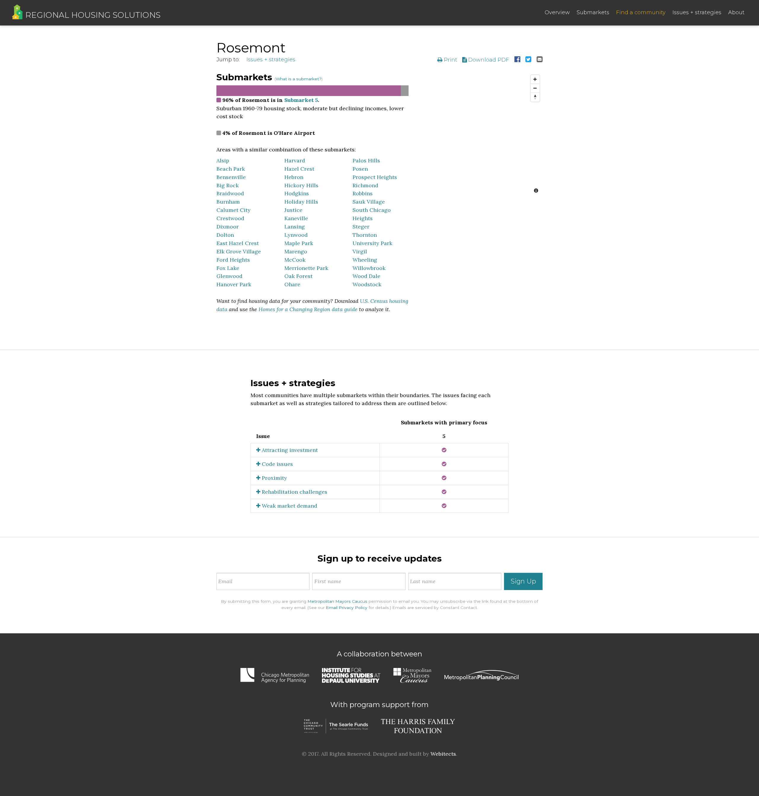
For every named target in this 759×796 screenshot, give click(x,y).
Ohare (292, 284)
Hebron (293, 177)
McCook (294, 259)
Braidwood (230, 193)
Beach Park (230, 168)
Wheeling (365, 259)
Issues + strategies (696, 12)
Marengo (295, 251)
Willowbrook (369, 268)
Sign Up (523, 581)
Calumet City (233, 210)
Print (449, 60)
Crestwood (230, 218)
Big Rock (227, 185)
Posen (360, 168)
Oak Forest (298, 276)
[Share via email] (540, 60)
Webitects (443, 753)
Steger (361, 226)
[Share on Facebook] (517, 60)
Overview (557, 12)
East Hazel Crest (237, 243)
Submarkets (593, 12)
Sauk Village (369, 201)
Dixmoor (227, 226)
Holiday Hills (301, 201)
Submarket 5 (301, 100)
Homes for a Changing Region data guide (308, 309)
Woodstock (367, 284)
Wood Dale (366, 276)
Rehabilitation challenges (293, 491)
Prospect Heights (375, 177)
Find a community (641, 12)
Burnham (228, 201)
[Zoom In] (535, 79)
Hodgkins (296, 193)
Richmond (365, 185)
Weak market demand (288, 505)
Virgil (360, 251)
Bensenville (231, 177)
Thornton (365, 234)
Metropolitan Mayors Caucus (337, 601)
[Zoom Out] (535, 88)
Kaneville (296, 218)
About (736, 12)
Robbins (363, 193)
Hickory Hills (301, 185)
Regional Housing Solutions (91, 15)
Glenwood (229, 276)
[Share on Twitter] (528, 60)
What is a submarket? (298, 78)
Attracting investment (289, 450)
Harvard (294, 160)
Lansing (294, 226)
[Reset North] (535, 97)
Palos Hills (366, 160)
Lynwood (296, 234)
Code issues (276, 464)
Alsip (222, 160)
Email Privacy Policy (346, 607)
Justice (293, 210)
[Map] (480, 134)
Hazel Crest (299, 168)
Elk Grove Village (238, 251)
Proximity (273, 477)
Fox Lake (227, 268)
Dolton (225, 234)
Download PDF (488, 60)
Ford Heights (233, 259)
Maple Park (298, 243)
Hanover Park (233, 284)
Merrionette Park (306, 268)
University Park (372, 243)
